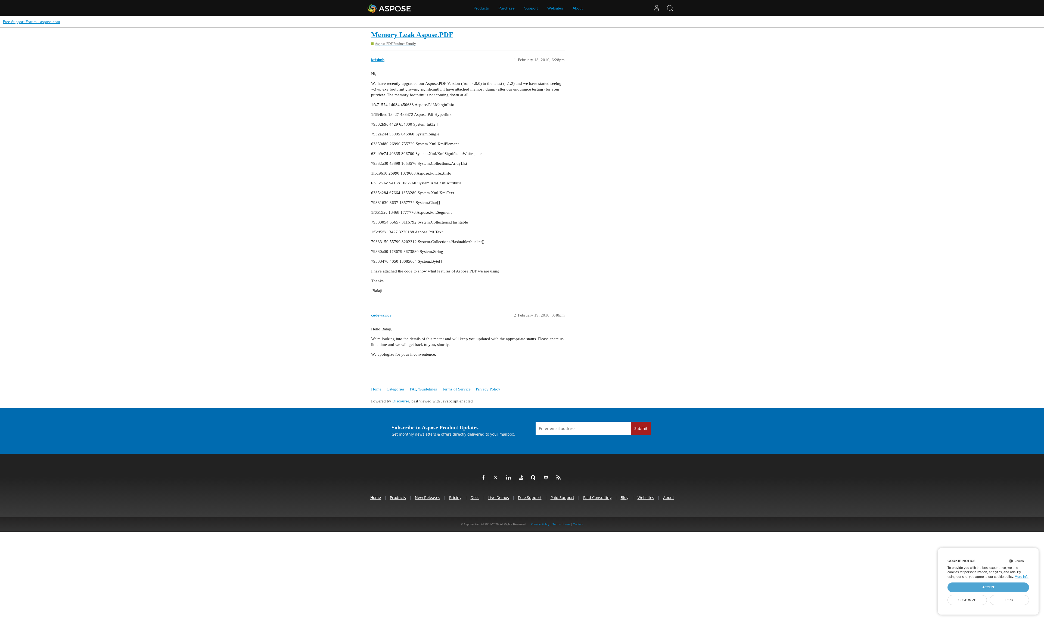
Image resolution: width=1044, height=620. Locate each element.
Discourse (400, 401)
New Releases (427, 497)
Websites (555, 8)
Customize (967, 600)
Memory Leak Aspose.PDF (412, 35)
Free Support (530, 497)
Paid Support (562, 497)
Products (481, 8)
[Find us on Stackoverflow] (522, 477)
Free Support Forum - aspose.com (31, 22)
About (578, 8)
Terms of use (561, 524)
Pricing (455, 497)
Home (376, 389)
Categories (396, 389)
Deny (1009, 600)
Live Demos (498, 497)
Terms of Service (456, 389)
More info (1022, 577)
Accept (988, 587)
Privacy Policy (488, 389)
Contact (578, 524)
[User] (656, 8)
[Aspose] (389, 8)
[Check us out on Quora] (534, 477)
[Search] (670, 8)
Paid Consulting (597, 497)
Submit (640, 428)
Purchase (506, 8)
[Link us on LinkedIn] (509, 477)
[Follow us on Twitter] (497, 477)
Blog (625, 497)
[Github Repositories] (547, 477)
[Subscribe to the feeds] (559, 477)
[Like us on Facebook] (484, 477)
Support (531, 8)
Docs (475, 497)
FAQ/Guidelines (423, 389)
